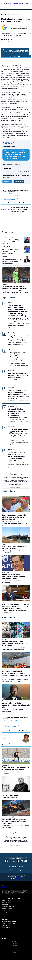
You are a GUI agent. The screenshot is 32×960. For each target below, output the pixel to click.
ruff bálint (4, 256)
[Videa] (20, 202)
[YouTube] (24, 202)
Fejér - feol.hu (4, 912)
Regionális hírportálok (14, 898)
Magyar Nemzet (5, 14)
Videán (24, 198)
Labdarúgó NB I (6, 247)
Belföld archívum (15, 14)
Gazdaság (14, 943)
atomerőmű (4, 544)
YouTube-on (7, 199)
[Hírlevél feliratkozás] (4, 202)
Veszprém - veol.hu (6, 936)
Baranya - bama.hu (6, 902)
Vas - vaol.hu (4, 934)
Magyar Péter (11, 387)
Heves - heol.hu (5, 919)
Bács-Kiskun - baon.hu (6, 900)
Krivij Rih (4, 669)
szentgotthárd (11, 449)
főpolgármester (5, 572)
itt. (25, 53)
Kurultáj (4, 639)
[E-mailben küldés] (30, 48)
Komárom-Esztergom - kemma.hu (9, 923)
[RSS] (28, 202)
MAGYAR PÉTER (16, 8)
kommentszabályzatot (11, 158)
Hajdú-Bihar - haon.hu (6, 917)
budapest (10, 349)
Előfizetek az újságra (17, 870)
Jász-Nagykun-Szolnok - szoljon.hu (9, 921)
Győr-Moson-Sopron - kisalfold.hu (9, 915)
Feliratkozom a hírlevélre (16, 56)
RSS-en (13, 199)
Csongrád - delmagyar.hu (7, 908)
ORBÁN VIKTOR (4, 8)
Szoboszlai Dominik (12, 406)
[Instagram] (12, 202)
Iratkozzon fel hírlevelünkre (10, 193)
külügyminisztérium (7, 237)
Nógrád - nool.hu (5, 925)
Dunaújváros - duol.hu (6, 910)
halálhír (3, 793)
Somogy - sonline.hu (6, 927)
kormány (10, 302)
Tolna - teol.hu (5, 931)
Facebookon (18, 196)
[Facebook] (8, 202)
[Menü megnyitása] (28, 4)
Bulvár (14, 948)
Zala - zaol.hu (4, 938)
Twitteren (25, 196)
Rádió (14, 952)
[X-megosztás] (30, 51)
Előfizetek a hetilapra (15, 487)
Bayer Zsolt (5, 735)
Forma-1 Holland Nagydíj (8, 817)
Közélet (14, 941)
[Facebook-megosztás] (30, 54)
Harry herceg (5, 700)
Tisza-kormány (11, 332)
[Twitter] (16, 202)
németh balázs (11, 370)
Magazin (14, 945)
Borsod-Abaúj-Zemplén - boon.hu (9, 906)
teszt (5, 736)
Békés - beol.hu (5, 904)
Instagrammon (18, 198)
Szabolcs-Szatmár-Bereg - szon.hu (9, 929)
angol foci (4, 284)
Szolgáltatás (14, 950)
